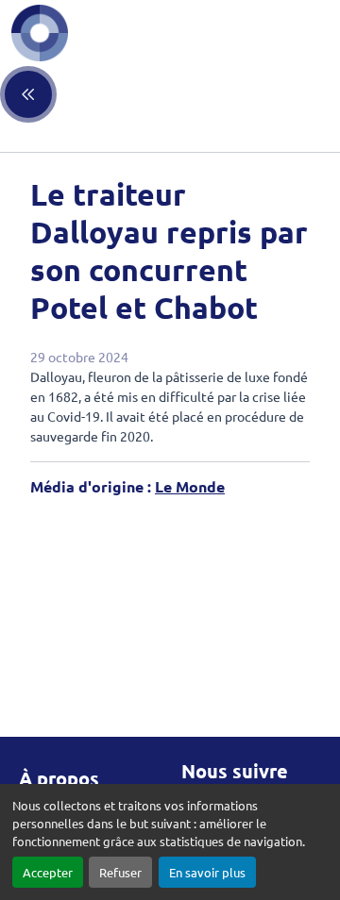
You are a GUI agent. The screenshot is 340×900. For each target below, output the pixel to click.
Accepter (48, 872)
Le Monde (190, 486)
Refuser (120, 872)
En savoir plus (207, 872)
